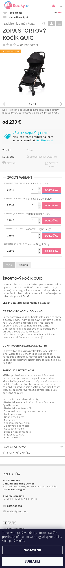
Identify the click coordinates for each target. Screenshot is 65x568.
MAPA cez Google (13, 489)
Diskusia (23, 265)
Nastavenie (33, 550)
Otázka (11, 163)
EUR (60, 12)
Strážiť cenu (53, 164)
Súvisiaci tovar (15, 446)
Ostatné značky (18, 453)
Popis (9, 265)
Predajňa (11, 474)
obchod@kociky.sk (17, 511)
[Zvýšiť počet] (39, 188)
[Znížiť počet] (39, 192)
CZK (55, 12)
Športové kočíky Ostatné (42, 156)
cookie (42, 533)
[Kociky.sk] (16, 4)
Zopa (30, 150)
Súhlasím (32, 561)
